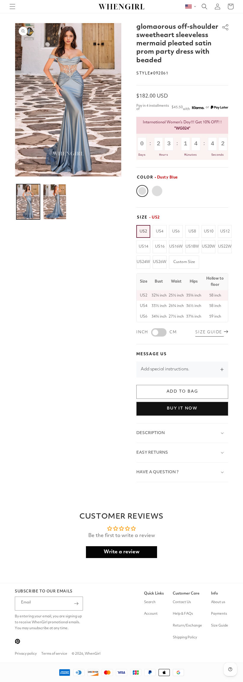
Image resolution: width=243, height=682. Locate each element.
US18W (192, 246)
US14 (143, 246)
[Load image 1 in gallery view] (28, 201)
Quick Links (154, 593)
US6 (176, 231)
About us (218, 602)
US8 (192, 231)
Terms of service (54, 654)
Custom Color (157, 191)
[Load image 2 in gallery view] (55, 201)
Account (151, 614)
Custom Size (184, 262)
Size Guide (219, 625)
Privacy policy (26, 654)
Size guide (209, 332)
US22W (224, 246)
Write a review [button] (122, 551)
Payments (219, 614)
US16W (176, 246)
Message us (151, 354)
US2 (143, 231)
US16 (159, 246)
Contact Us (182, 602)
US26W (159, 262)
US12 (225, 231)
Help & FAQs (183, 614)
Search (150, 602)
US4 (159, 231)
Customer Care (186, 593)
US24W (143, 262)
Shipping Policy (185, 637)
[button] (12, 6)
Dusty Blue (142, 191)
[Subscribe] (76, 604)
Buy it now (182, 408)
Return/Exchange (187, 625)
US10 (208, 231)
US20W (208, 246)
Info (214, 593)
